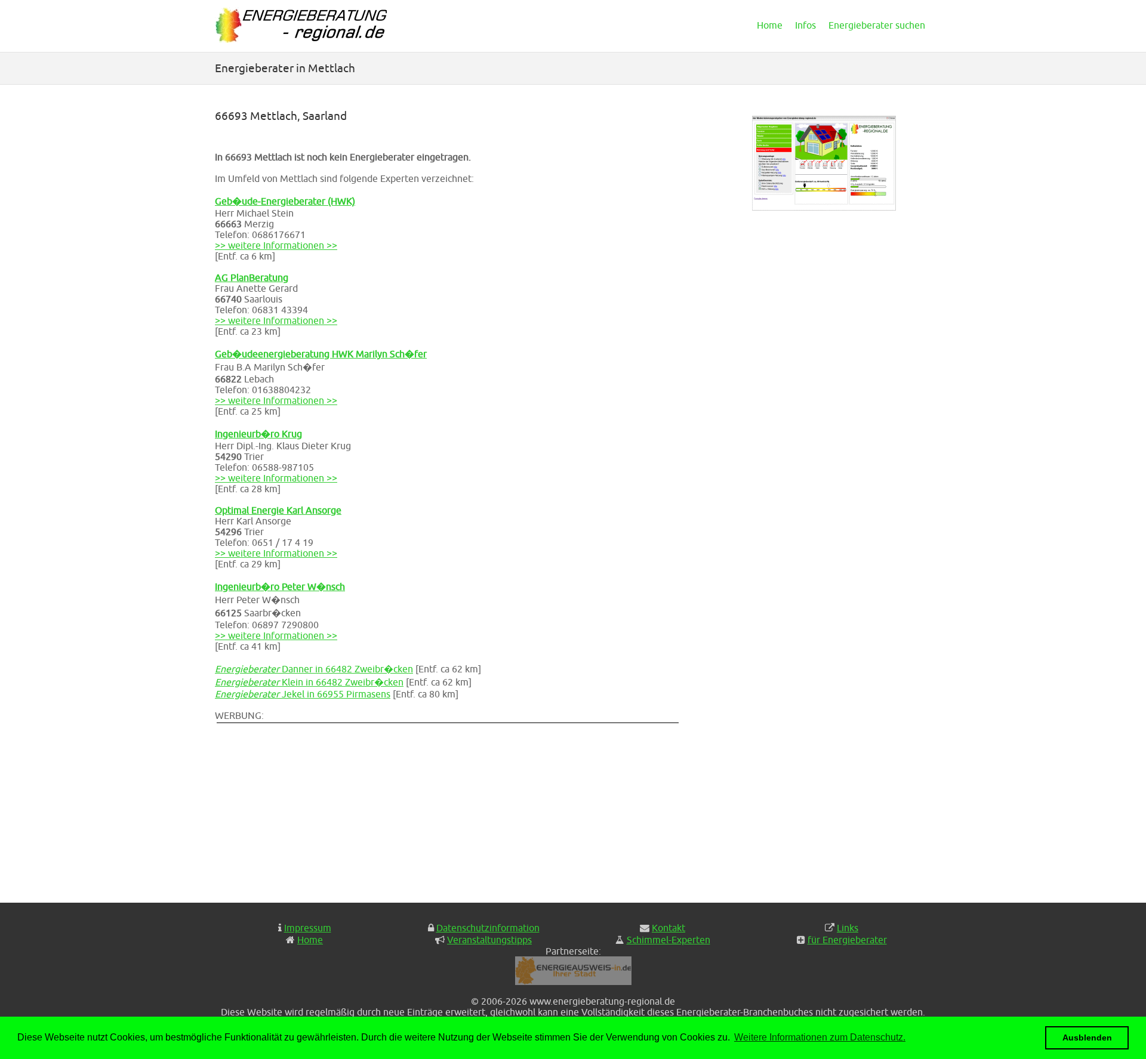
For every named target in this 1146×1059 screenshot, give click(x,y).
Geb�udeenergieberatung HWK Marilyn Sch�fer (321, 353)
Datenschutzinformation (488, 927)
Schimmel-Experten (668, 939)
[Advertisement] (453, 808)
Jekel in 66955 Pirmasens (302, 693)
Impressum (307, 927)
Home (770, 25)
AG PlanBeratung (251, 277)
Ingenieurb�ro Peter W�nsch (280, 586)
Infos (805, 25)
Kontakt (668, 927)
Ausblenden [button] (1087, 1037)
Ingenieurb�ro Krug (258, 433)
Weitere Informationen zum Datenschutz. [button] (819, 1037)
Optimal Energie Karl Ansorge (278, 510)
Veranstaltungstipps (489, 939)
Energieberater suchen (876, 25)
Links (847, 927)
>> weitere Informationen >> (276, 245)
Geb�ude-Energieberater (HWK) (285, 201)
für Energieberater (847, 939)
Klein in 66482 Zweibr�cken (309, 682)
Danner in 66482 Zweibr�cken (314, 668)
